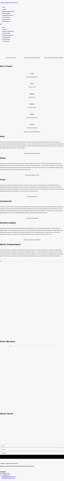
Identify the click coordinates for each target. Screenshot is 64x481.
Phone (32, 83)
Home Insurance (6, 19)
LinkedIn (32, 114)
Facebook (32, 124)
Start (3, 7)
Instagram (32, 93)
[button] (32, 24)
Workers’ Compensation (8, 11)
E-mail (32, 73)
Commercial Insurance (7, 15)
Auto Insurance (6, 21)
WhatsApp (32, 104)
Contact (4, 9)
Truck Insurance (6, 17)
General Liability (6, 13)
